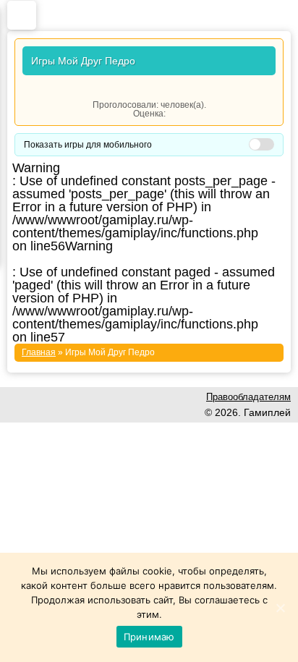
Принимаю (149, 636)
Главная (39, 352)
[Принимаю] (280, 608)
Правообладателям (248, 397)
